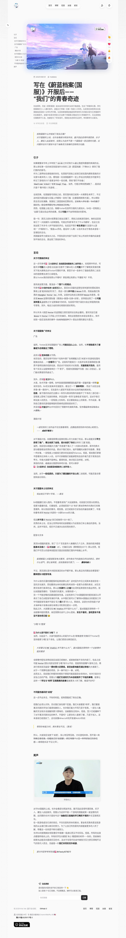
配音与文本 (18, 57)
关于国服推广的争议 (21, 44)
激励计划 (18, 51)
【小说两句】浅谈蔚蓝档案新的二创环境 (64, 263)
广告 (16, 47)
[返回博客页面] (7, 25)
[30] (109, 57)
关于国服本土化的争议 (21, 54)
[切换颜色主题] (109, 5)
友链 (69, 5)
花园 (63, 5)
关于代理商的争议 (20, 41)
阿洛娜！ (53, 547)
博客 (56, 5)
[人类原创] (62, 924)
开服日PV (46, 407)
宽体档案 (45, 355)
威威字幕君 (46, 430)
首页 (50, 5)
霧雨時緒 (85, 562)
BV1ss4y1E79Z (63, 851)
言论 (15, 38)
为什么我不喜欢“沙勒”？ (46, 632)
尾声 (15, 67)
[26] (109, 50)
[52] (109, 43)
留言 (76, 5)
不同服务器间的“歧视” (21, 63)
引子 (15, 35)
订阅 (84, 897)
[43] (109, 37)
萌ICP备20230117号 (23, 917)
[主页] (16, 5)
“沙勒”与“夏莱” (20, 60)
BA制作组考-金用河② (51, 288)
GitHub (42, 908)
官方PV (49, 379)
